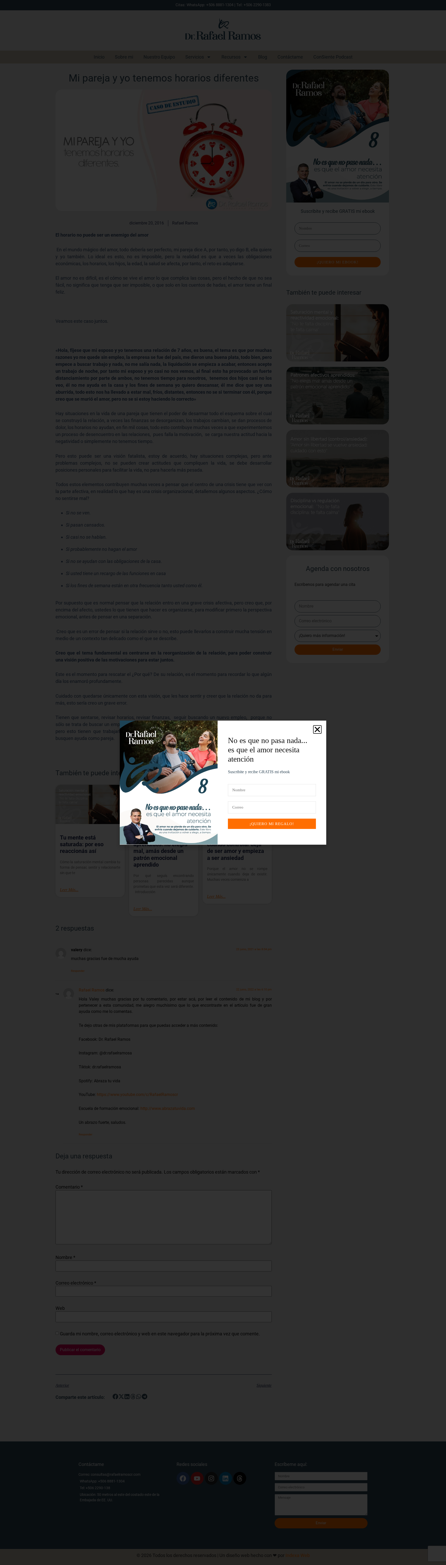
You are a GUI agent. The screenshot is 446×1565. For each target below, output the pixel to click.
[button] (317, 729)
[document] (223, 782)
